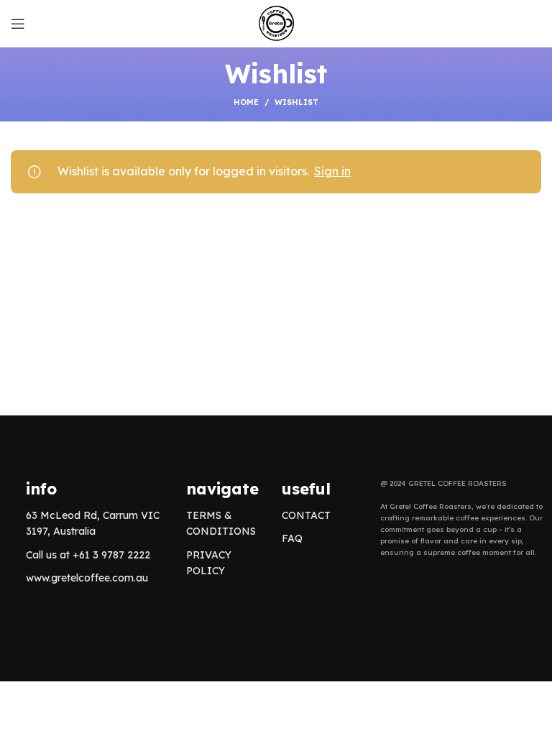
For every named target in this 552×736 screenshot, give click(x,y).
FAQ (292, 538)
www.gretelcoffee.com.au (87, 577)
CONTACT (306, 515)
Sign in (332, 171)
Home (246, 102)
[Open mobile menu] (18, 23)
